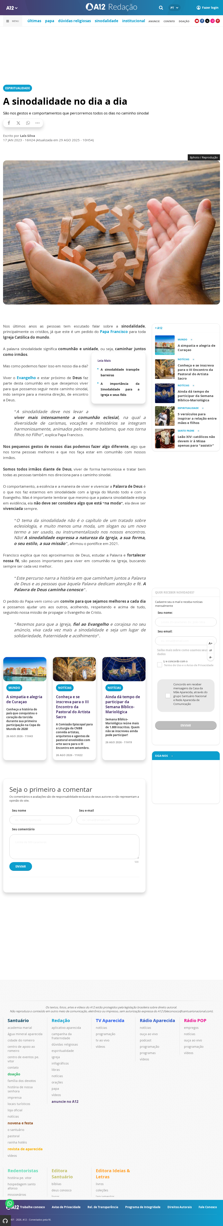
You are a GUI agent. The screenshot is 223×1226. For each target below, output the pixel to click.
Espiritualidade (17, 88)
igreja (56, 1057)
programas (148, 1053)
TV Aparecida (110, 1020)
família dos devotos (22, 1081)
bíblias (56, 1184)
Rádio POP (195, 1020)
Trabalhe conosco (32, 1207)
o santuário (16, 1130)
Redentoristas (23, 1171)
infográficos (60, 1063)
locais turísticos (19, 1104)
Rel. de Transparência (103, 1207)
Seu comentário (23, 829)
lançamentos (105, 1196)
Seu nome (19, 810)
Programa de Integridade (142, 1207)
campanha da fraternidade (62, 1036)
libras (56, 1070)
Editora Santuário (62, 1174)
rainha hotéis (17, 1142)
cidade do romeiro (21, 1040)
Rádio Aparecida (157, 1020)
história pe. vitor (20, 1178)
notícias (13, 1116)
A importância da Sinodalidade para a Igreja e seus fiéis (120, 389)
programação (105, 1034)
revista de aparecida (25, 1149)
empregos (191, 1028)
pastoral (14, 1136)
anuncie (154, 21)
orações (57, 1082)
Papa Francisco (114, 331)
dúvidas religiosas (74, 20)
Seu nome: (165, 613)
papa (49, 20)
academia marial (20, 1028)
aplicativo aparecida (66, 1028)
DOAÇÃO (184, 21)
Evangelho (26, 377)
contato (169, 21)
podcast (145, 1040)
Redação (61, 1020)
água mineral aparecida (25, 1034)
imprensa (15, 1097)
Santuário (18, 1020)
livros (55, 1196)
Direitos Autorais (179, 1207)
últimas (34, 20)
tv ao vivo (102, 1040)
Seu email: (165, 631)
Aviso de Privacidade (66, 1207)
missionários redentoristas (17, 1196)
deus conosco (61, 1190)
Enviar (20, 866)
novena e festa (20, 1123)
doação (14, 1074)
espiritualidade (63, 1051)
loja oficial (15, 1110)
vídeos (12, 1156)
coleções (102, 1190)
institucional (133, 20)
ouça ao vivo (149, 1034)
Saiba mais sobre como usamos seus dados (182, 652)
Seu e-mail (86, 810)
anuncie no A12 (65, 1101)
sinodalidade (106, 20)
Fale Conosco (208, 1207)
